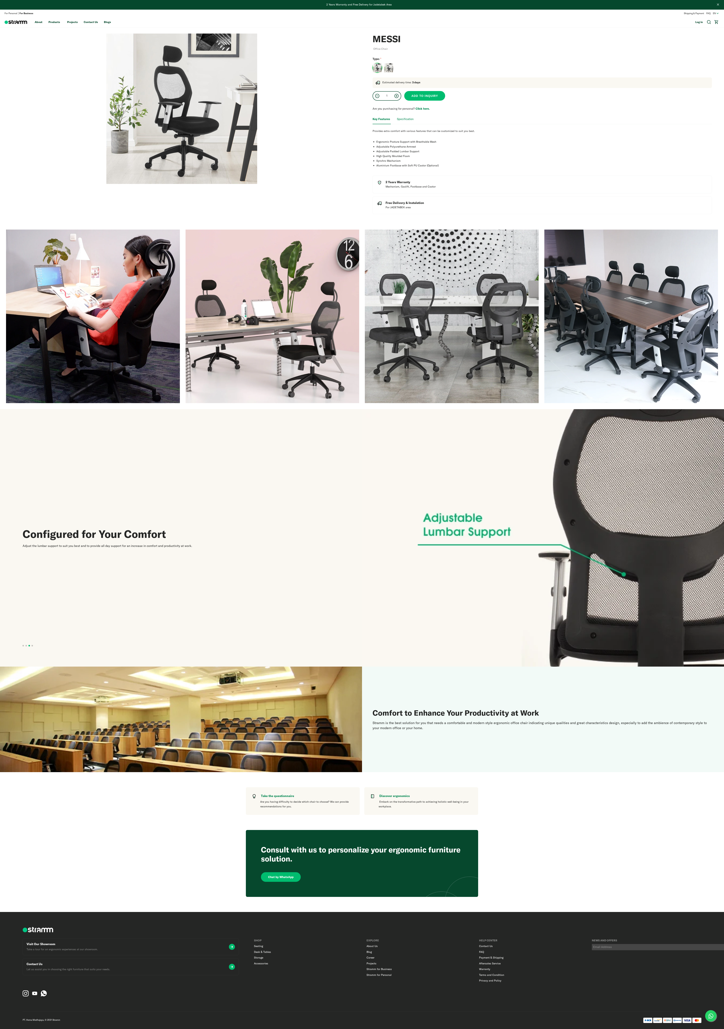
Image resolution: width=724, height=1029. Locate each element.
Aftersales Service (490, 963)
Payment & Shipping (491, 957)
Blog (369, 952)
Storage (258, 957)
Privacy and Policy (490, 980)
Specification (405, 119)
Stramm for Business (379, 969)
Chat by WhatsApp (281, 877)
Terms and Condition (491, 975)
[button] (23, 645)
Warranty (484, 969)
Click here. (423, 108)
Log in (699, 22)
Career (370, 957)
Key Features (382, 119)
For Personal (11, 13)
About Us (372, 946)
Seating (258, 946)
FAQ (708, 13)
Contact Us (91, 22)
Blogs (107, 22)
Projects (72, 22)
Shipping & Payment (694, 13)
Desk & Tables (262, 952)
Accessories (261, 963)
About (38, 22)
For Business (26, 13)
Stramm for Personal (379, 975)
